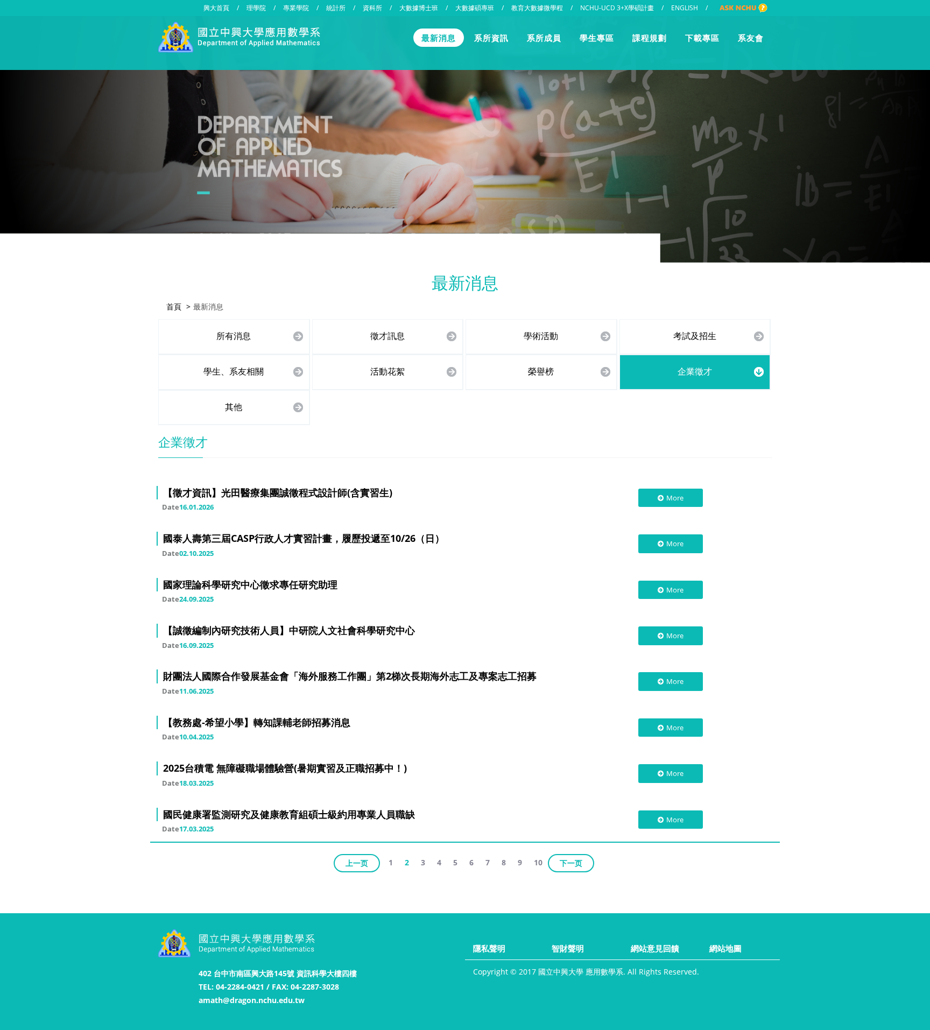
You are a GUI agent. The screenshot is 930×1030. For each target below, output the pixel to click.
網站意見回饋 (655, 948)
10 (538, 862)
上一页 (357, 863)
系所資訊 (491, 37)
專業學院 (296, 7)
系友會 (751, 37)
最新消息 (438, 37)
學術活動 (541, 336)
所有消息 (233, 336)
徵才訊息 (387, 336)
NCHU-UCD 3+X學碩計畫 (617, 7)
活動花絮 (387, 371)
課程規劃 (649, 37)
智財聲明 (568, 948)
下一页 (571, 863)
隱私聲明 (489, 948)
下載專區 (702, 37)
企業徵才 (695, 371)
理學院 (256, 7)
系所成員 (544, 37)
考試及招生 (694, 336)
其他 (233, 407)
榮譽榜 (541, 371)
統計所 (336, 7)
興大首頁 (216, 7)
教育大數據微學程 (537, 7)
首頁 (173, 306)
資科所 (372, 7)
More (675, 498)
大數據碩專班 (474, 7)
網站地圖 (725, 948)
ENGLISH (684, 7)
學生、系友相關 (233, 371)
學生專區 (597, 37)
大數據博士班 (418, 7)
